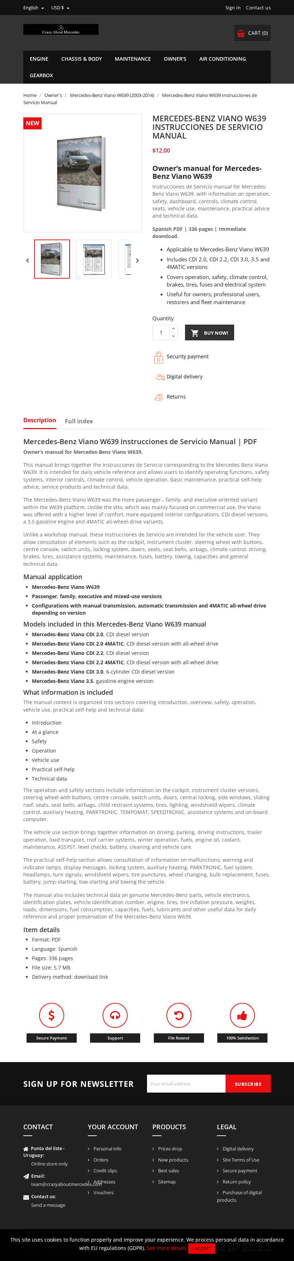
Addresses (104, 1181)
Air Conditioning (222, 58)
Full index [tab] (79, 421)
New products (172, 1160)
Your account (113, 1126)
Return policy (236, 1181)
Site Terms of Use (240, 1160)
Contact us (258, 7)
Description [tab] (39, 420)
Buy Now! (209, 333)
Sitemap (166, 1181)
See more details (167, 1247)
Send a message (48, 1205)
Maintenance (133, 58)
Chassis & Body (81, 58)
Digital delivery (238, 1148)
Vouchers (103, 1192)
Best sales (168, 1170)
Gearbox (41, 75)
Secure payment (239, 1170)
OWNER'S (175, 58)
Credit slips (105, 1170)
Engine (39, 58)
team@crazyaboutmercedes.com (66, 1184)
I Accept (201, 1248)
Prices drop (169, 1148)
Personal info (107, 1148)
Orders (100, 1160)
